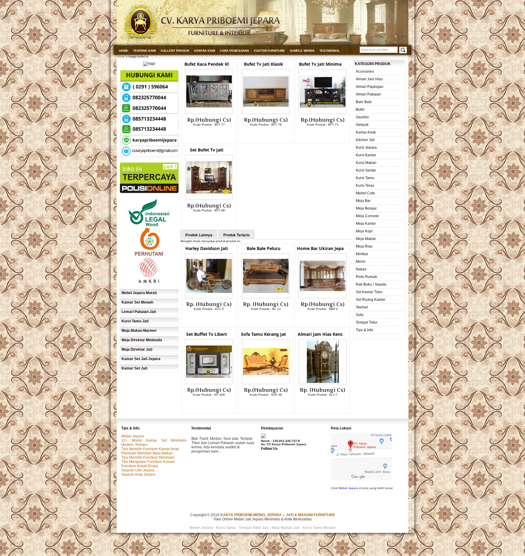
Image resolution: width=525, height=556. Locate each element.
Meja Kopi (364, 231)
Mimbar (362, 254)
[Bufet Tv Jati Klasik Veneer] (266, 113)
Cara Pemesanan (234, 50)
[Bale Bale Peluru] (266, 297)
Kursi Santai (366, 170)
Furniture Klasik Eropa (139, 466)
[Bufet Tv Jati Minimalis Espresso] (323, 113)
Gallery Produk (175, 50)
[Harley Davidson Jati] (209, 297)
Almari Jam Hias (369, 79)
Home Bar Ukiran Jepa (320, 248)
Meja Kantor (366, 223)
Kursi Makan (366, 163)
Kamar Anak (366, 132)
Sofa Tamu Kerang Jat (263, 334)
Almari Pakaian (368, 94)
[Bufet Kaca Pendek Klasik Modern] (209, 113)
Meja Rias (364, 246)
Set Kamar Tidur (369, 292)
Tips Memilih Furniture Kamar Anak (150, 449)
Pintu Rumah (366, 277)
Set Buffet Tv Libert (206, 334)
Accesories (365, 71)
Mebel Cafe (365, 193)
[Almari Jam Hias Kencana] (323, 383)
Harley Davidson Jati (206, 248)
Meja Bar (363, 201)
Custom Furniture (269, 50)
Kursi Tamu (365, 178)
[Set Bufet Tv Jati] (209, 198)
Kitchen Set (365, 140)
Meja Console (367, 216)
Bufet (360, 109)
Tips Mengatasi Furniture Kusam (148, 462)
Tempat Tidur (366, 322)
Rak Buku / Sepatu (371, 284)
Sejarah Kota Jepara (138, 474)
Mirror (360, 261)
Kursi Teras (365, 185)
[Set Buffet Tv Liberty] (209, 383)
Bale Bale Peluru (263, 248)
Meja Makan (366, 239)
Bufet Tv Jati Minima (320, 64)
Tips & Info (364, 330)
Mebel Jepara (132, 436)
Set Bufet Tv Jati (206, 150)
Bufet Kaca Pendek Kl (206, 64)
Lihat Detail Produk (213, 134)
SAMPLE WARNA (302, 50)
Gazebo (362, 117)
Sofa (359, 315)
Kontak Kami (204, 50)
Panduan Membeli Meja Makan (147, 453)
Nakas (361, 269)
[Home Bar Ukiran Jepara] (323, 297)
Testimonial (329, 50)
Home (123, 50)
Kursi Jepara (366, 147)
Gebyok (362, 125)
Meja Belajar (366, 208)
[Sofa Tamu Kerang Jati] (266, 383)
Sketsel (362, 307)
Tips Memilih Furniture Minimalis (148, 457)
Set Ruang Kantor (370, 299)
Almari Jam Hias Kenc (320, 334)
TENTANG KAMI (144, 50)
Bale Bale (364, 102)
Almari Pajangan (369, 87)
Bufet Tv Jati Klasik (263, 64)
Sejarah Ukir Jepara (137, 470)
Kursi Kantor (366, 155)
